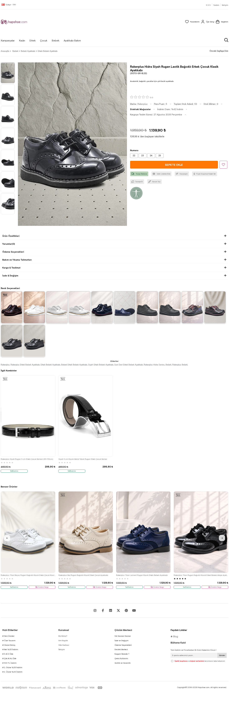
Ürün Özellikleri (10, 236)
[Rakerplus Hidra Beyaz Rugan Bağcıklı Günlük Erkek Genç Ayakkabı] (79, 307)
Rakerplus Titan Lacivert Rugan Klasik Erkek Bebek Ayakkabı (142, 575)
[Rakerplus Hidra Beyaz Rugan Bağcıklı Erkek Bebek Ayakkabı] (34, 307)
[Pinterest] (126, 610)
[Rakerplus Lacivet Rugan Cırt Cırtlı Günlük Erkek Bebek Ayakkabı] (102, 307)
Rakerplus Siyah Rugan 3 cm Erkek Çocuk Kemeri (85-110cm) (27, 459)
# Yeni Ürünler (8, 636)
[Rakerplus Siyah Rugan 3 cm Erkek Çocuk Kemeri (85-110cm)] (28, 416)
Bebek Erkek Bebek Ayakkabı (74, 365)
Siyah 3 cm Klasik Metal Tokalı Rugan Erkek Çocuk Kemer (82, 459)
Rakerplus (5, 365)
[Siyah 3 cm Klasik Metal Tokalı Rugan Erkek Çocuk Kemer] (86, 416)
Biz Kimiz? (62, 636)
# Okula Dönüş (8, 645)
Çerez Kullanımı (121, 658)
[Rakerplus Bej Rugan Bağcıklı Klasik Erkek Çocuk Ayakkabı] (86, 532)
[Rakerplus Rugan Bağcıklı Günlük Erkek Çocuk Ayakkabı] (215, 307)
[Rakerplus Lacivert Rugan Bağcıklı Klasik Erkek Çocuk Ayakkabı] (124, 307)
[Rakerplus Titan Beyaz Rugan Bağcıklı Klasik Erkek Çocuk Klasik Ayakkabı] (28, 532)
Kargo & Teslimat (11, 267)
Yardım (216, 5)
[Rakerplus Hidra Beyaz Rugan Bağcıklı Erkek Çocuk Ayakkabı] (56, 307)
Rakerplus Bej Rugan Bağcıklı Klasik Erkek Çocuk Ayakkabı (83, 575)
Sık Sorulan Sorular (122, 636)
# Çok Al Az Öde (9, 658)
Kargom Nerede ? (121, 654)
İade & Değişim (10, 275)
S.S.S (208, 5)
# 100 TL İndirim (9, 663)
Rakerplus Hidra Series (154, 365)
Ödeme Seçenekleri (13, 252)
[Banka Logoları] (53, 687)
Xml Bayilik (63, 640)
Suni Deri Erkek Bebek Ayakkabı (128, 365)
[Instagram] (95, 610)
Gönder (222, 655)
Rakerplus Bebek (180, 365)
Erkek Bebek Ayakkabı (50, 365)
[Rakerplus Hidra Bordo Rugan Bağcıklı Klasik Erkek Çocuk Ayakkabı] (11, 307)
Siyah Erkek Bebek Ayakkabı (100, 365)
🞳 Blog (174, 636)
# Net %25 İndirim (10, 649)
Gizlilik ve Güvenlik (122, 663)
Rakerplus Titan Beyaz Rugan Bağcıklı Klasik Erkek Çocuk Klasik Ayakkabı (28, 575)
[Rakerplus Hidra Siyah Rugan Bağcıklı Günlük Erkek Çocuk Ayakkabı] (192, 307)
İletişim (225, 5)
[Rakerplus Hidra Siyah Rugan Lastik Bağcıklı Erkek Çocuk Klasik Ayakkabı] (11, 341)
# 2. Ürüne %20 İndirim (12, 672)
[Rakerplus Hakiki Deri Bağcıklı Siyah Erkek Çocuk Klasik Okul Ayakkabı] (147, 307)
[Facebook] (103, 610)
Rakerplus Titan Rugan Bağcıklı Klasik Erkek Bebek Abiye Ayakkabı (201, 575)
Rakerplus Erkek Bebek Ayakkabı (25, 365)
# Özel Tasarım (8, 640)
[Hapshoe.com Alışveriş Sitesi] (14, 22)
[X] (118, 610)
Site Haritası (63, 645)
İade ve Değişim (121, 640)
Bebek (168, 365)
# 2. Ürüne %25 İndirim (12, 667)
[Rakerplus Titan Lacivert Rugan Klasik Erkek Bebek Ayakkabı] (143, 532)
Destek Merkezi (121, 649)
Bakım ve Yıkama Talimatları (17, 259)
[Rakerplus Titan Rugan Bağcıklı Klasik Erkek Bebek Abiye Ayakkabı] (201, 532)
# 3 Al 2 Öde (7, 654)
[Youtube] (110, 610)
